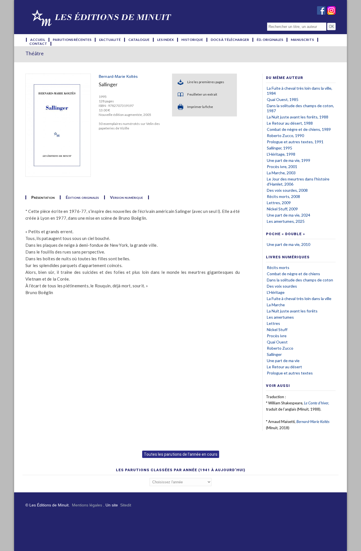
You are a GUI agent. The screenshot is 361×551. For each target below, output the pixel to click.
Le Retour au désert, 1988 (290, 123)
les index (165, 40)
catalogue (138, 40)
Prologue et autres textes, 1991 (295, 141)
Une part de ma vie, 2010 (288, 244)
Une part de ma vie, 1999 (288, 160)
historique (192, 40)
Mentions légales (87, 505)
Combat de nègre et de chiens (293, 273)
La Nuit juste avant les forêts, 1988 (297, 116)
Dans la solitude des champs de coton (300, 279)
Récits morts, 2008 (283, 196)
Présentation (43, 197)
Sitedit (125, 505)
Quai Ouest (277, 342)
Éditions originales (82, 197)
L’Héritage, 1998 (281, 154)
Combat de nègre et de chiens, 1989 (299, 129)
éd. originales (270, 40)
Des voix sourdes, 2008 (287, 190)
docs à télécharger (230, 40)
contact (38, 44)
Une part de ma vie (283, 360)
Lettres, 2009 (279, 202)
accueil (37, 40)
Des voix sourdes (282, 286)
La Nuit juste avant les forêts (292, 310)
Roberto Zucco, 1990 (285, 135)
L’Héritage (276, 292)
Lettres (273, 323)
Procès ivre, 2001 (282, 166)
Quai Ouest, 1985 (282, 99)
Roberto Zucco (280, 348)
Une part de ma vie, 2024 (288, 215)
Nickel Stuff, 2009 (282, 208)
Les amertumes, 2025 (286, 221)
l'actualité (110, 40)
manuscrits (302, 40)
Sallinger (274, 354)
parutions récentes (72, 40)
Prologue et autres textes (290, 373)
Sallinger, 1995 (279, 148)
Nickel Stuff (277, 329)
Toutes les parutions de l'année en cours (180, 454)
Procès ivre (277, 335)
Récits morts (278, 267)
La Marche (276, 304)
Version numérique (126, 197)
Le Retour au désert (284, 366)
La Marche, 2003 (281, 172)
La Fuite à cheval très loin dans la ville (299, 298)
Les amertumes (280, 317)
